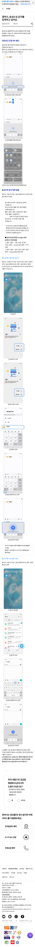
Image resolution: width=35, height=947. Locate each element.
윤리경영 (21, 869)
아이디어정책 (5, 873)
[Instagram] (16, 917)
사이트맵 (13, 873)
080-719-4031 (11, 901)
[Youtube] (3, 917)
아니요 (23, 800)
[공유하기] (32, 24)
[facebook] (22, 917)
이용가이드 (5, 877)
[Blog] (10, 917)
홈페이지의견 (29, 869)
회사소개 (12, 877)
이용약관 (4, 869)
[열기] (30, 935)
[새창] (7, 928)
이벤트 (25, 873)
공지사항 (19, 873)
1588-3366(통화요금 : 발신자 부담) (16, 899)
